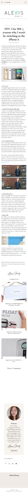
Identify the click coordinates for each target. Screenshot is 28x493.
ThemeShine (16, 489)
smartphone (16, 25)
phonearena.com (15, 245)
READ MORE (14, 450)
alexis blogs (13, 491)
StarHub (20, 253)
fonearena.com (5, 162)
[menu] (25, 2)
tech (21, 25)
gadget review (9, 25)
